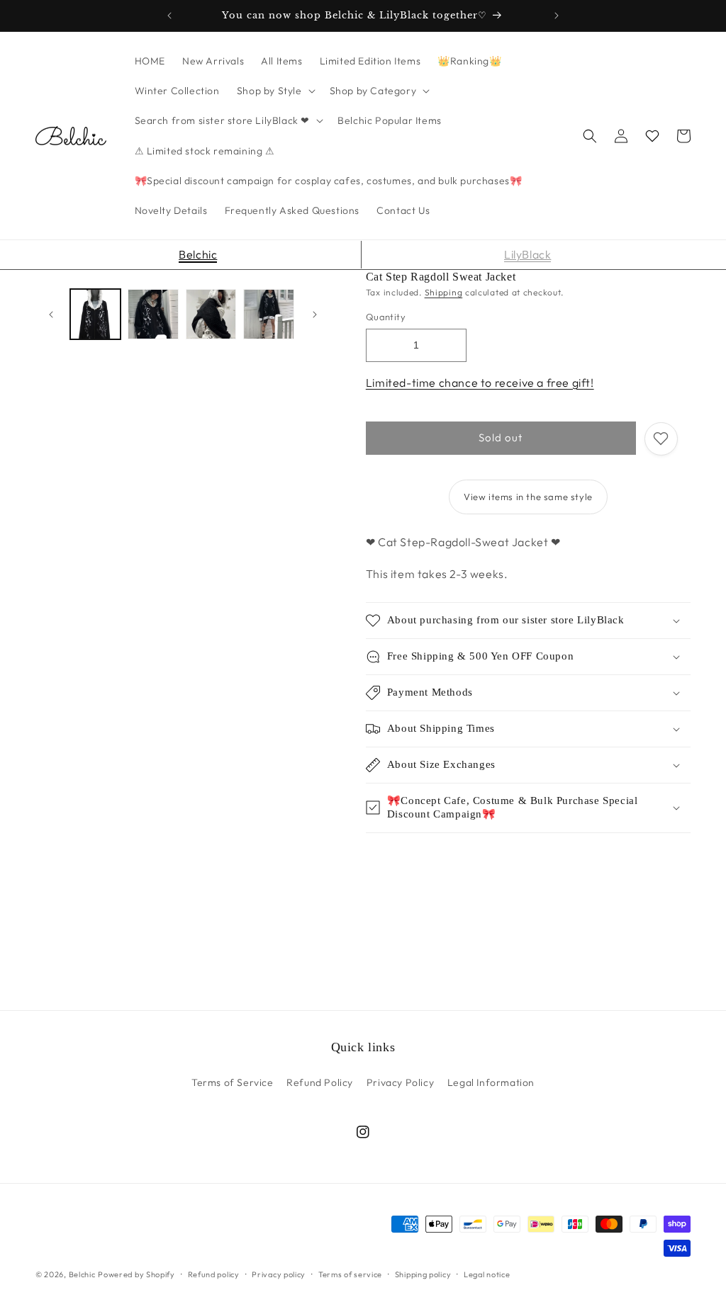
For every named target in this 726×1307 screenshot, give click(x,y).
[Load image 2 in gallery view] (153, 314)
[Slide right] (314, 314)
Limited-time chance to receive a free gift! (480, 382)
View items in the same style (528, 496)
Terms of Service (232, 1082)
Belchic (198, 254)
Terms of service (350, 1274)
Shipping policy (423, 1274)
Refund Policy (319, 1082)
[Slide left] (51, 314)
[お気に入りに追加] (661, 439)
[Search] (589, 136)
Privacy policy (279, 1274)
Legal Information (491, 1082)
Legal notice (487, 1274)
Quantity (386, 316)
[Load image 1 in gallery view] (95, 314)
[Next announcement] (556, 15)
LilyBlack (527, 254)
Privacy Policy (400, 1082)
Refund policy (214, 1274)
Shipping (444, 292)
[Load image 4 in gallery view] (268, 314)
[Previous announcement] (169, 15)
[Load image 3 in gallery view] (211, 314)
